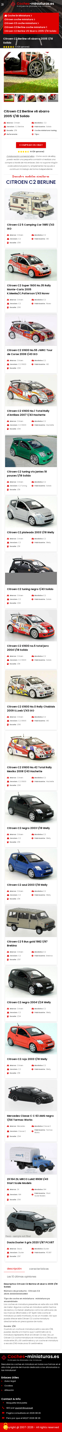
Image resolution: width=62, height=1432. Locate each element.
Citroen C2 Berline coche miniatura (24, 27)
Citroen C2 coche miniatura (20, 23)
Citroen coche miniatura (18, 19)
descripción (14, 1268)
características (39, 1269)
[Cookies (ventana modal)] (5, 1426)
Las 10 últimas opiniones (21, 1276)
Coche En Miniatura (18, 15)
